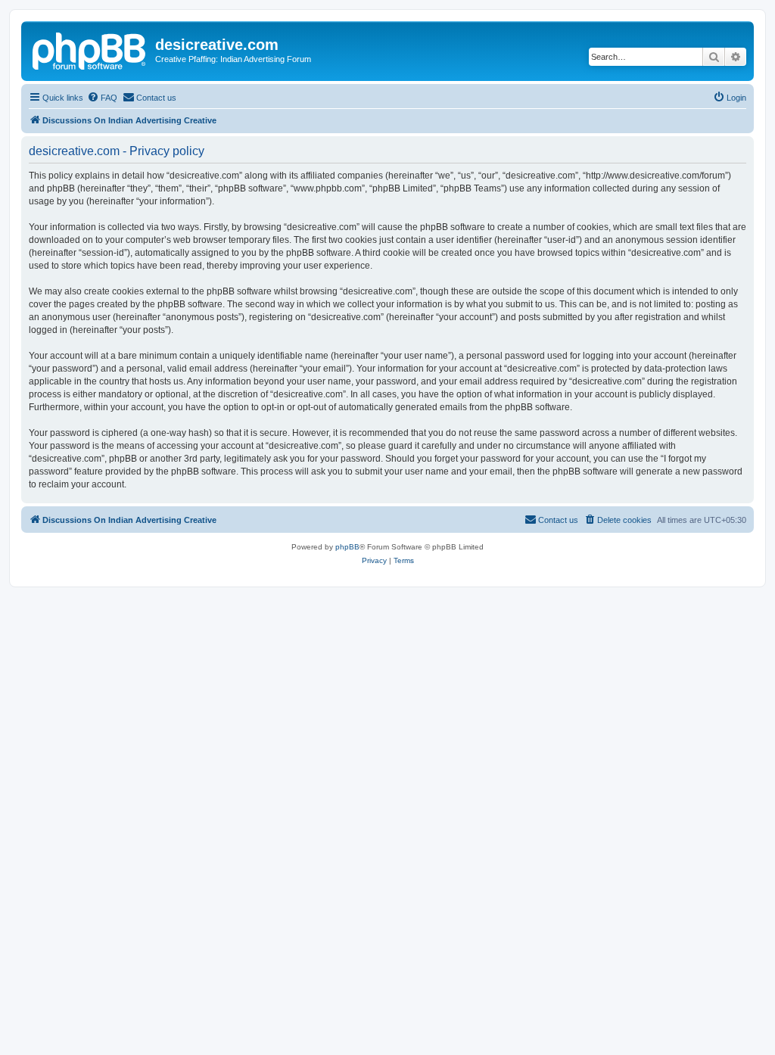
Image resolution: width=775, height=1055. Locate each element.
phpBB (347, 547)
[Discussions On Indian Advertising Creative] (90, 49)
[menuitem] (102, 98)
